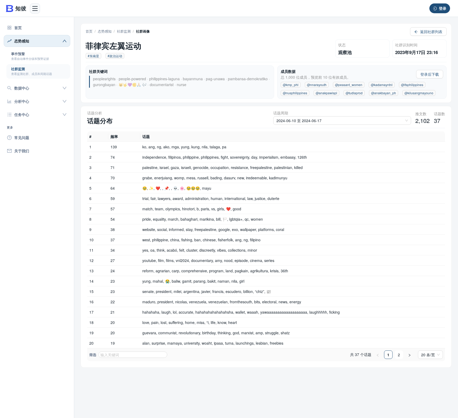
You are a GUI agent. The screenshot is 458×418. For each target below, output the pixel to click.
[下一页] (409, 354)
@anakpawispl (326, 93)
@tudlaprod (354, 93)
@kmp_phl (290, 84)
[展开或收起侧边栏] (35, 8)
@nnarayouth (317, 84)
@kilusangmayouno (418, 93)
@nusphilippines (295, 93)
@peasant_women (348, 84)
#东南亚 (93, 56)
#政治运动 (115, 56)
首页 (89, 31)
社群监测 (124, 31)
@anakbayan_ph (383, 93)
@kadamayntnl (382, 84)
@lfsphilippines (412, 84)
